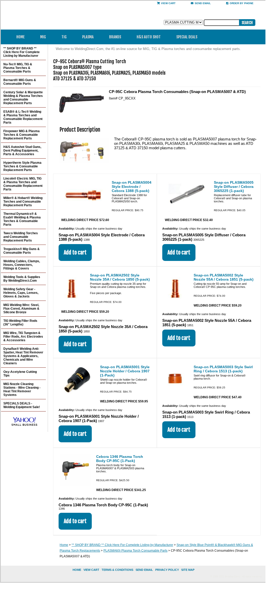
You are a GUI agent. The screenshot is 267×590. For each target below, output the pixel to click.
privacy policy (167, 569)
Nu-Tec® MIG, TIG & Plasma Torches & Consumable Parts (17, 67)
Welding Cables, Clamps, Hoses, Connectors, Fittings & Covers (21, 264)
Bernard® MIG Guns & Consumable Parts (19, 82)
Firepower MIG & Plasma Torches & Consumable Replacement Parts (21, 134)
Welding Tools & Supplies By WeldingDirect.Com (21, 278)
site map (187, 569)
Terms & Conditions (117, 569)
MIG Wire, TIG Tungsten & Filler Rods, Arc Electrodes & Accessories (23, 336)
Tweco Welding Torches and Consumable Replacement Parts (20, 236)
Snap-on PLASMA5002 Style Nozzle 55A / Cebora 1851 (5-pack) (224, 277)
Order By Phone (242, 3)
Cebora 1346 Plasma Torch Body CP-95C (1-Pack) (119, 458)
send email (203, 3)
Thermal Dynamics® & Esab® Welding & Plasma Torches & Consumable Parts (22, 219)
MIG (43, 36)
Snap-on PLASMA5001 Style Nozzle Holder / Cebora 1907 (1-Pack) (125, 371)
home (77, 569)
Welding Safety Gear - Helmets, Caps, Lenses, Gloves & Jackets (20, 292)
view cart (91, 569)
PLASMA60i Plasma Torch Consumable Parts (135, 550)
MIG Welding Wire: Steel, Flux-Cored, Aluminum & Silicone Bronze (21, 308)
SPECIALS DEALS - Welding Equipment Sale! (21, 405)
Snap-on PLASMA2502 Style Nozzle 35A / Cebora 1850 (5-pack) (120, 277)
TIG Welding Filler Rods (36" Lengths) (20, 322)
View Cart (168, 3)
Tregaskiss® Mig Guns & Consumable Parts (21, 250)
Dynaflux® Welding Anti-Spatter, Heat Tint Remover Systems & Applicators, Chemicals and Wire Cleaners (23, 356)
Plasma (88, 36)
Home (20, 36)
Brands (115, 36)
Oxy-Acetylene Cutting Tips (20, 373)
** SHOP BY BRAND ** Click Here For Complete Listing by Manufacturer (122, 545)
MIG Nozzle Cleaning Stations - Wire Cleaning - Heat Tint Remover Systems (21, 389)
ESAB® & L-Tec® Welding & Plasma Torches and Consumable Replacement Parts (23, 117)
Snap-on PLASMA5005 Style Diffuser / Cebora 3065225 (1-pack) (234, 186)
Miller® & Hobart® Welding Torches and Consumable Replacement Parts (23, 201)
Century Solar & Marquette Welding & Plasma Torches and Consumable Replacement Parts (23, 97)
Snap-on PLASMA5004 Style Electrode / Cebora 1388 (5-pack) (131, 186)
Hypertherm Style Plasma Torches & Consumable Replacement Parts (22, 166)
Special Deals (186, 36)
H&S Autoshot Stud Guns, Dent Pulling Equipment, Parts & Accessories (22, 150)
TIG (64, 36)
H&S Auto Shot (149, 36)
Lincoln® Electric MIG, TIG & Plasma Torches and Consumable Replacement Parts (23, 184)
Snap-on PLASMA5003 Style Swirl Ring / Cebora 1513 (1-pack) (223, 369)
